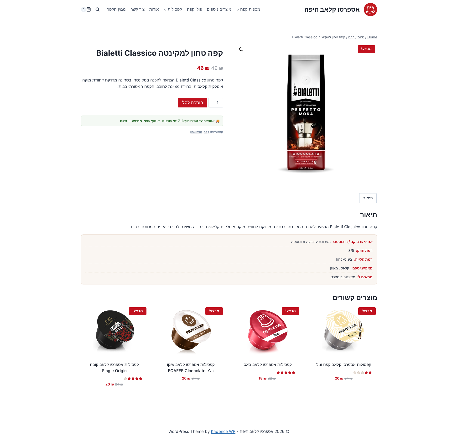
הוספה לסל (192, 102)
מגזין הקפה (116, 9)
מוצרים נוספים (219, 9)
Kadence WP (223, 431)
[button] (241, 49)
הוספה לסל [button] (346, 392)
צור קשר (138, 9)
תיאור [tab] (368, 198)
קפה (206, 132)
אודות (154, 9)
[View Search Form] (97, 9)
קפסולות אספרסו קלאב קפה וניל (343, 364)
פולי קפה (194, 9)
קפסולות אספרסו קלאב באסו (267, 364)
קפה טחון (196, 132)
